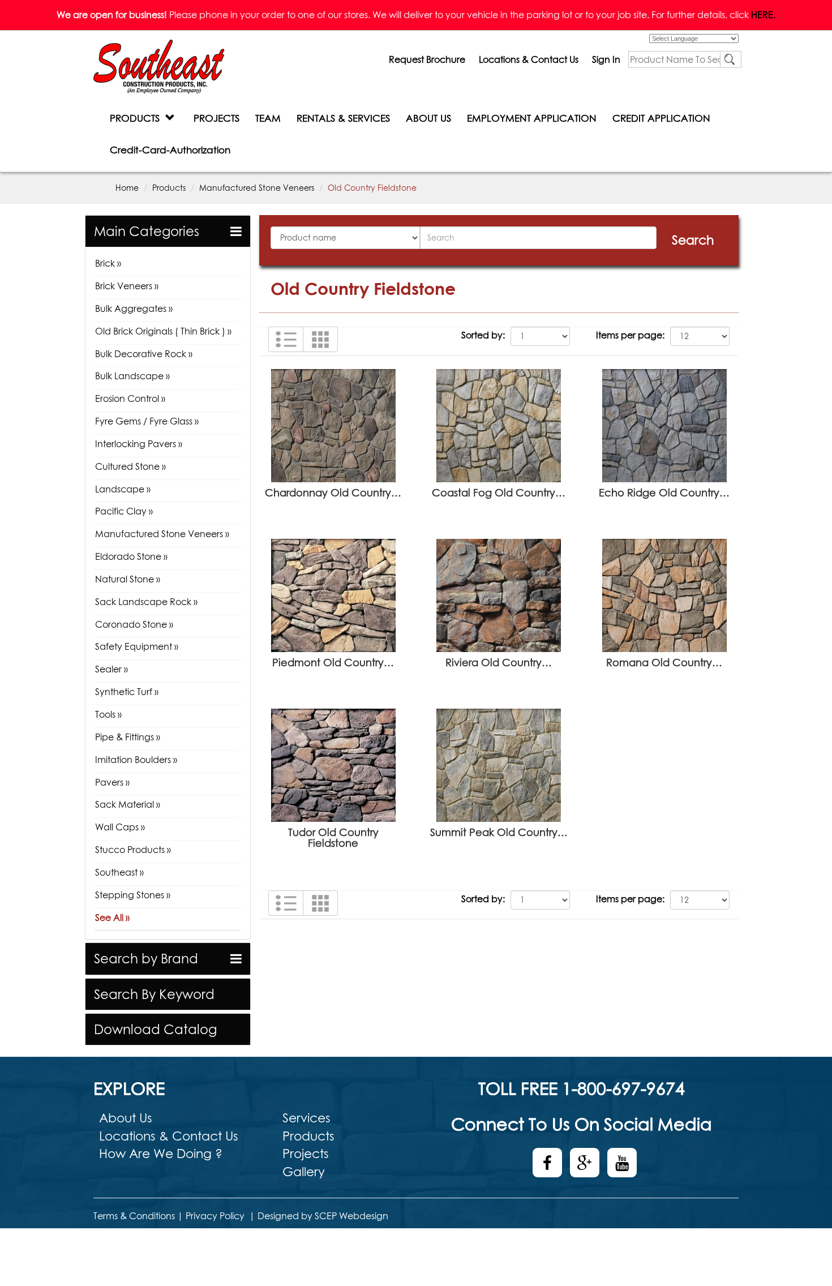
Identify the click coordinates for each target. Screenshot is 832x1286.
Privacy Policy (215, 1215)
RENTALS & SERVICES (343, 118)
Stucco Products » (133, 849)
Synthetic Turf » (126, 691)
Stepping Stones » (132, 895)
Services (306, 1118)
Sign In (606, 59)
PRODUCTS (137, 118)
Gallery (303, 1171)
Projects (305, 1153)
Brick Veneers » (126, 286)
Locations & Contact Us (528, 59)
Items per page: (630, 335)
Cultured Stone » (130, 466)
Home (127, 187)
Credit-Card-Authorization (170, 150)
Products (169, 187)
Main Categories (146, 231)
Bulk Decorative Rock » (143, 353)
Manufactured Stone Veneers (256, 187)
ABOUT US (428, 118)
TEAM (268, 118)
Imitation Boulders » (136, 759)
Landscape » (123, 489)
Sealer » (111, 669)
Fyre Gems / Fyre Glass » (147, 421)
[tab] (167, 231)
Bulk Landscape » (132, 375)
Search (693, 240)
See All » (112, 917)
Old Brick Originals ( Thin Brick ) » (163, 331)
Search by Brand (146, 958)
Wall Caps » (120, 827)
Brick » (108, 263)
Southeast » (119, 872)
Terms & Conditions (134, 1215)
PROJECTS (216, 118)
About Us (125, 1118)
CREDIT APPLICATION (661, 118)
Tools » (108, 714)
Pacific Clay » (124, 511)
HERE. (763, 14)
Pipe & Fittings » (127, 737)
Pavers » (112, 782)
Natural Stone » (127, 579)
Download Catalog (155, 1029)
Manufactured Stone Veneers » (162, 533)
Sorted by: (483, 335)
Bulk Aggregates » (134, 308)
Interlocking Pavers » (138, 443)
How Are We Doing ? (160, 1153)
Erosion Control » (130, 398)
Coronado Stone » (134, 624)
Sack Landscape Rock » (146, 601)
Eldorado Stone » (131, 556)
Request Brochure (427, 59)
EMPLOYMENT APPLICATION (532, 118)
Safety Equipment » (136, 646)
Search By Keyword (154, 994)
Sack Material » (127, 804)
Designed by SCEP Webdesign (323, 1215)
